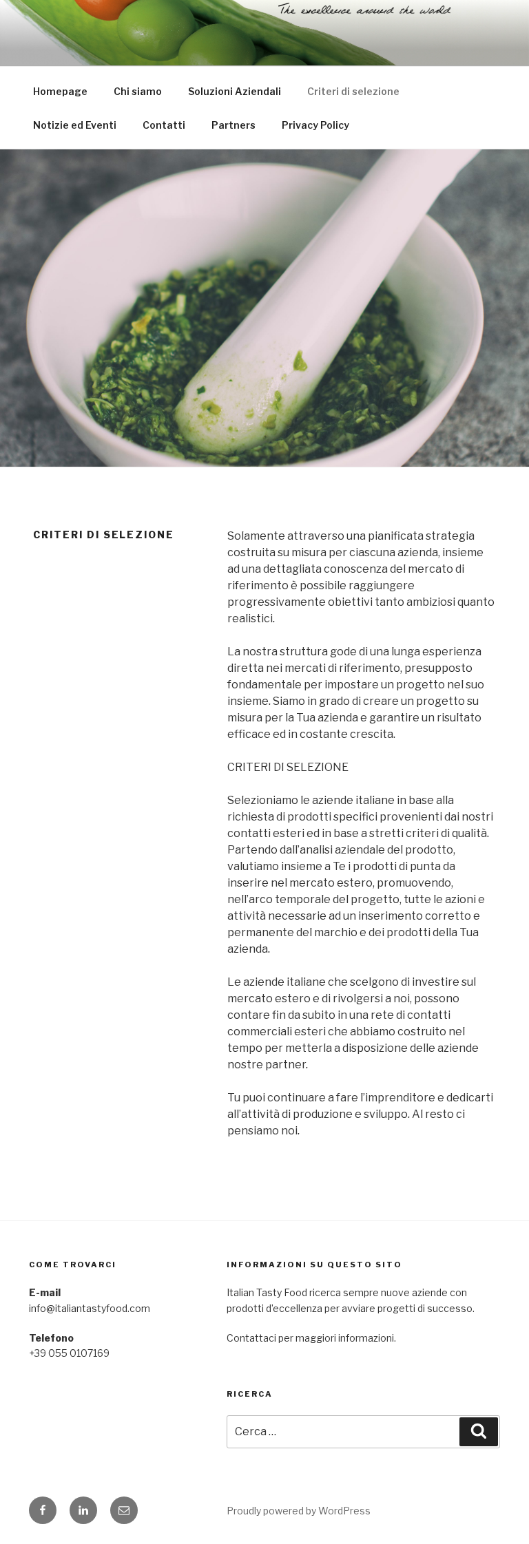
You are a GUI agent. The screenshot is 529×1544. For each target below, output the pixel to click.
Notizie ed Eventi (74, 125)
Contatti (164, 125)
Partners (233, 125)
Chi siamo (138, 91)
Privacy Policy (315, 125)
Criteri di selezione (353, 91)
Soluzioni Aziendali (234, 91)
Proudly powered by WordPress (299, 1510)
